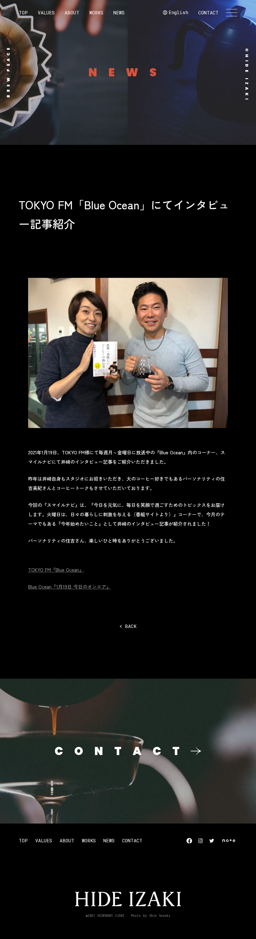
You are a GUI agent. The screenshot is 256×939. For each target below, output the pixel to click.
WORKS (96, 12)
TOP (23, 12)
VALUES (46, 12)
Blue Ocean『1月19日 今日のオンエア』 (69, 586)
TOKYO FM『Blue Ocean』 (56, 569)
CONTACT (208, 12)
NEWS (119, 12)
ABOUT (72, 12)
